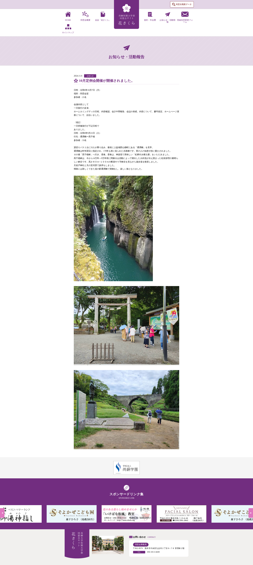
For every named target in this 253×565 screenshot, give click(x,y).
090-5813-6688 (153, 552)
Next (251, 513)
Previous (2, 513)
